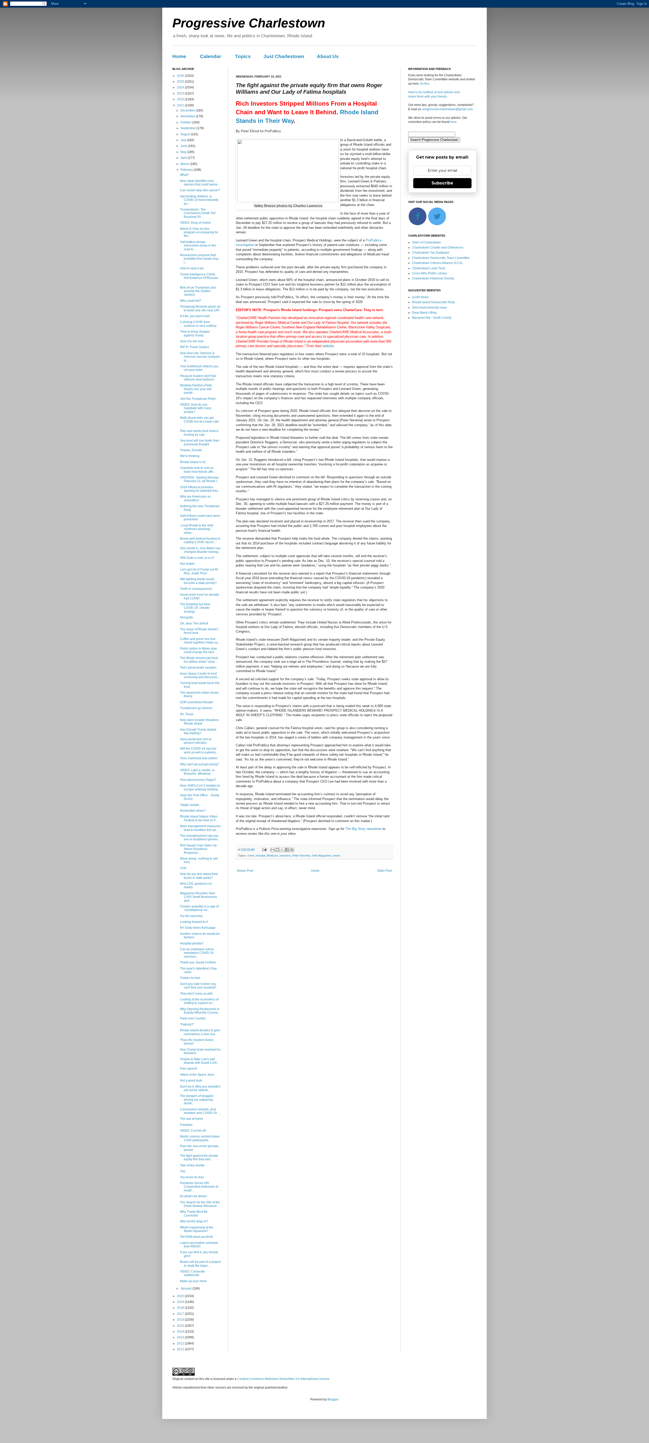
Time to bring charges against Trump (195, 333)
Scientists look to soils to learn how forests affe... (197, 469)
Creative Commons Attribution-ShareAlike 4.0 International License (283, 1379)
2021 (181, 105)
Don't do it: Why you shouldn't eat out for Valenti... (200, 1088)
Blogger (333, 1399)
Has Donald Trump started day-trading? (198, 731)
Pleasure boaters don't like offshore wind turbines (198, 377)
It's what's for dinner (193, 1196)
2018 (181, 1307)
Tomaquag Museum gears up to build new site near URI (200, 308)
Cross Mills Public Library (429, 273)
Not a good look (191, 1080)
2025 (181, 81)
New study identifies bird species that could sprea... (200, 182)
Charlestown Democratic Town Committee (441, 258)
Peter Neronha (301, 855)
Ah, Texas (186, 714)
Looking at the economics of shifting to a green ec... (199, 1001)
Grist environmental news (429, 307)
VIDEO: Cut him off (193, 1130)
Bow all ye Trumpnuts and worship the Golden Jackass (198, 291)
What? (184, 175)
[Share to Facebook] (287, 849)
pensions (285, 855)
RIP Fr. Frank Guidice (194, 347)
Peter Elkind (250, 131)
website (328, 346)
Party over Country (193, 1018)
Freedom (186, 1125)
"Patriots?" (187, 1024)
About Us (328, 56)
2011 (181, 1349)
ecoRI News (420, 297)
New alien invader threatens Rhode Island (199, 721)
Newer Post (245, 870)
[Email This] (272, 849)
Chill (183, 868)
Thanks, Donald (191, 450)
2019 (181, 1302)
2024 (181, 87)
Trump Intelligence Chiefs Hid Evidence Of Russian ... (199, 278)
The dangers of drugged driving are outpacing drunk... (196, 1099)
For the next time (191, 916)
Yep (182, 1171)
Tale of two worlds (192, 1165)
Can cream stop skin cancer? (200, 190)
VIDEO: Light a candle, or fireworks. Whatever (197, 771)
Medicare (272, 855)
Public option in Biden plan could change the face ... (198, 650)
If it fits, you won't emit (194, 316)
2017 (181, 1314)
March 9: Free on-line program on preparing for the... (199, 232)
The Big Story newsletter (363, 829)
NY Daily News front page (197, 927)
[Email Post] (264, 849)
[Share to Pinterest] (291, 849)
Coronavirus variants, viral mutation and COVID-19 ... (200, 1111)
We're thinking (190, 456)
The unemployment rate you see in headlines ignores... (200, 837)
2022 (181, 99)
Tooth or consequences (196, 589)
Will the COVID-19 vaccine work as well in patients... (199, 750)
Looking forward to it (194, 922)
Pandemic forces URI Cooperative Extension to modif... (199, 1186)
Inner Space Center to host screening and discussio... (200, 675)
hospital (260, 855)
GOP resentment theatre (196, 702)
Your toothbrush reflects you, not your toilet (199, 368)
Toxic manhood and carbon (199, 758)
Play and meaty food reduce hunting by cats (199, 432)
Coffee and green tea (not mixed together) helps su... (200, 640)
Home (179, 56)
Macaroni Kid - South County (432, 317)
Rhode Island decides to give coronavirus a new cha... (200, 1032)
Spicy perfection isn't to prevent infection (195, 741)
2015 (181, 1325)
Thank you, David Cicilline (198, 962)
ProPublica (273, 131)
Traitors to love (190, 978)
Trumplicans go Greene (196, 708)
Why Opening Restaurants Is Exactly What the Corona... (200, 1010)
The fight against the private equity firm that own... (199, 1157)
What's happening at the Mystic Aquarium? (196, 1229)
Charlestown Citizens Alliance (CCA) (437, 263)
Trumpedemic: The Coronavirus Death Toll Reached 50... (197, 213)
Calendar (210, 56)
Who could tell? (190, 300)
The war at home (191, 1119)
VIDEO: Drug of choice (195, 222)
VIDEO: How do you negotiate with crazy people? (195, 408)
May (184, 152)
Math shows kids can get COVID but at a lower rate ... (199, 421)
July (184, 140)
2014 (181, 1331)
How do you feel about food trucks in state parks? (199, 875)
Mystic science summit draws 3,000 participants (200, 1138)
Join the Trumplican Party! (198, 399)
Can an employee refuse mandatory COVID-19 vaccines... (197, 952)
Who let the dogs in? (194, 1221)
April (184, 158)
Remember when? (193, 810)
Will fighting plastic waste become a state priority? (198, 580)
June (184, 146)
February (187, 170)
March (185, 164)
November (188, 116)
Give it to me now (192, 341)
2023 (181, 93)
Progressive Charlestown (248, 23)
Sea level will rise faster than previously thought (199, 442)
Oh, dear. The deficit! (194, 623)
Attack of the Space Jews (197, 1074)
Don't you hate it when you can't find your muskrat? (198, 985)
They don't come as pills (196, 993)
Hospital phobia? (192, 943)
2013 (181, 1337)
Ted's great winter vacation (198, 667)
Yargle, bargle (189, 805)
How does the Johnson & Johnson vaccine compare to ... (200, 356)
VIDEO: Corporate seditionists (192, 1273)
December (188, 110)
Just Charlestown (283, 56)
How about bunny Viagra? (198, 780)
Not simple (187, 563)
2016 (181, 1319)
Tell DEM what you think (196, 1237)
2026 (181, 76)
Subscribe (442, 183)
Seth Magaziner (321, 855)
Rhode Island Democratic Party (433, 302)
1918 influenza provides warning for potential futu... (200, 488)
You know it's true (192, 1177)
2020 (181, 1296)
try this (424, 83)
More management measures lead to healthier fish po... (200, 827)
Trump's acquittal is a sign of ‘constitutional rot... (199, 908)
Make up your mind (193, 1281)
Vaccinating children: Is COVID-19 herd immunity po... (199, 200)
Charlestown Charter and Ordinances (437, 247)
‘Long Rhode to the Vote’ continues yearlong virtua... (197, 529)
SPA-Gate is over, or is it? (197, 558)
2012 (181, 1343)
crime (250, 855)
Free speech (188, 1068)
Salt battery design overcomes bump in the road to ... (198, 245)
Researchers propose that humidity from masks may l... (199, 258)
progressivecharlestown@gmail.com (448, 109)
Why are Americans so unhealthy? (195, 498)
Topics (243, 56)
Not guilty (186, 617)
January (186, 1288)
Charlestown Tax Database (430, 252)
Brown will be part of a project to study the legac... (200, 1263)
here (453, 122)
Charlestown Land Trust (428, 268)
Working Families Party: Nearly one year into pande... (196, 389)
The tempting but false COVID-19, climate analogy (195, 607)
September (188, 128)
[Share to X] (282, 849)
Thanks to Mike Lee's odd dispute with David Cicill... (199, 1061)
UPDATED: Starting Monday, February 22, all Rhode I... (199, 479)
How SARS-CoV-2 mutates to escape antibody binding (200, 787)
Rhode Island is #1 (193, 462)
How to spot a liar (192, 268)
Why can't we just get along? (199, 764)
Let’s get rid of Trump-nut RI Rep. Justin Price (199, 571)
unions (336, 855)
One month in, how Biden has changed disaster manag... (200, 550)
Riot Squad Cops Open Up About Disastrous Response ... (198, 849)
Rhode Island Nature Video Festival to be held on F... (199, 818)
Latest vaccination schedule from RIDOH (199, 1244)
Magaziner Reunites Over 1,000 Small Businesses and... (198, 896)
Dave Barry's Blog (424, 312)
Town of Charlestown (426, 242)
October (186, 122)
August (186, 134)
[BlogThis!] (277, 849)
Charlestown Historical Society (433, 278)
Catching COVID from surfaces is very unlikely (198, 323)
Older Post (384, 870)
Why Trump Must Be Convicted (194, 1213)
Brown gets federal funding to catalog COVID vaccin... (200, 540)
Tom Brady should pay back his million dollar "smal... (199, 659)
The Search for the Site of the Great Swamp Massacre (200, 1204)
